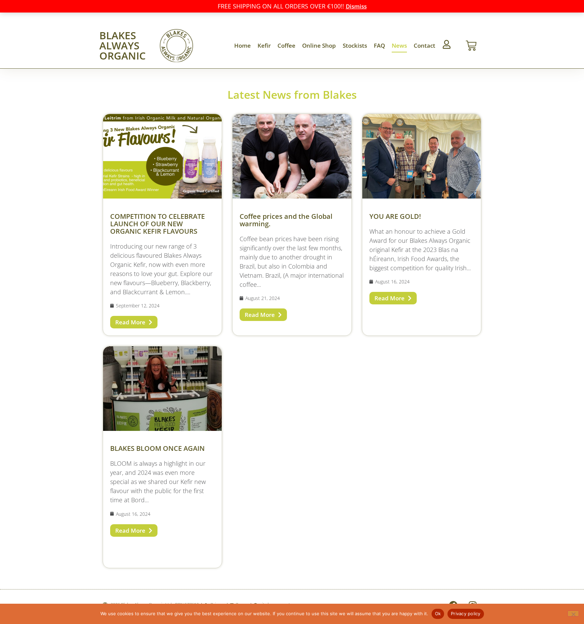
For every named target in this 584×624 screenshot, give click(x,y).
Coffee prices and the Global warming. (286, 220)
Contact (424, 45)
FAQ (379, 45)
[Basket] (471, 45)
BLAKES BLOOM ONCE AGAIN (157, 448)
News (399, 45)
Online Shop (319, 45)
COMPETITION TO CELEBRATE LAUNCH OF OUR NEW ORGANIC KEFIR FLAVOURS (157, 224)
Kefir (264, 45)
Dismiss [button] (356, 6)
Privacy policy (466, 613)
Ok (438, 613)
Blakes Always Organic (122, 45)
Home (242, 45)
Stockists (355, 45)
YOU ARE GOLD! (395, 216)
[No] (573, 613)
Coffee (286, 45)
